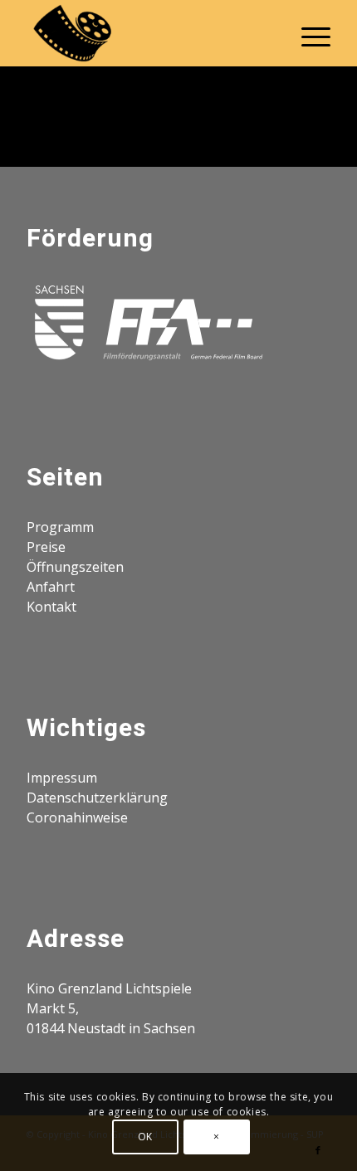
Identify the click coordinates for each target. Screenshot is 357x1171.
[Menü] (307, 33)
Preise (46, 547)
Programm (60, 527)
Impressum (62, 777)
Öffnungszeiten (75, 567)
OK (145, 1137)
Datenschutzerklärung (97, 797)
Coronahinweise (77, 817)
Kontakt (51, 607)
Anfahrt (51, 587)
